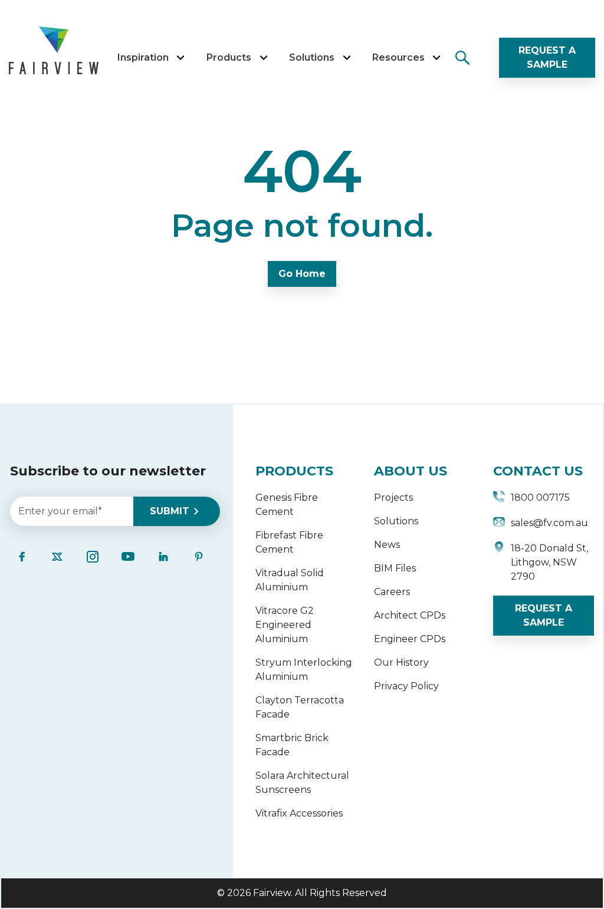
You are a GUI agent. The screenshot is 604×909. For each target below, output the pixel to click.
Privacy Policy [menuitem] (406, 686)
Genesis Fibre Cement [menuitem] (286, 504)
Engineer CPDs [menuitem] (409, 638)
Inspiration (143, 57)
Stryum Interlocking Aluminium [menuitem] (303, 669)
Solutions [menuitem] (396, 521)
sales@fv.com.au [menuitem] (549, 522)
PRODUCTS (294, 471)
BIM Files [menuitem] (395, 568)
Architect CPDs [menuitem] (409, 615)
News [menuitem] (387, 544)
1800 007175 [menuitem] (540, 497)
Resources (398, 57)
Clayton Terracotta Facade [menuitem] (299, 707)
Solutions (311, 57)
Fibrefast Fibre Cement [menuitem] (289, 542)
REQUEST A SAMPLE (547, 57)
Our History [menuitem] (401, 662)
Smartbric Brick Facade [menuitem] (292, 745)
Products (228, 57)
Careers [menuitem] (392, 591)
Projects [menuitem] (393, 497)
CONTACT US (538, 471)
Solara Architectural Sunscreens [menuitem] (302, 782)
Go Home (302, 273)
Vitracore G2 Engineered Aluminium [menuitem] (284, 624)
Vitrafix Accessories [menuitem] (299, 813)
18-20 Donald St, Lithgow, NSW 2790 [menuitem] (549, 562)
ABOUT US (410, 471)
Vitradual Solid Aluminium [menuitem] (289, 580)
